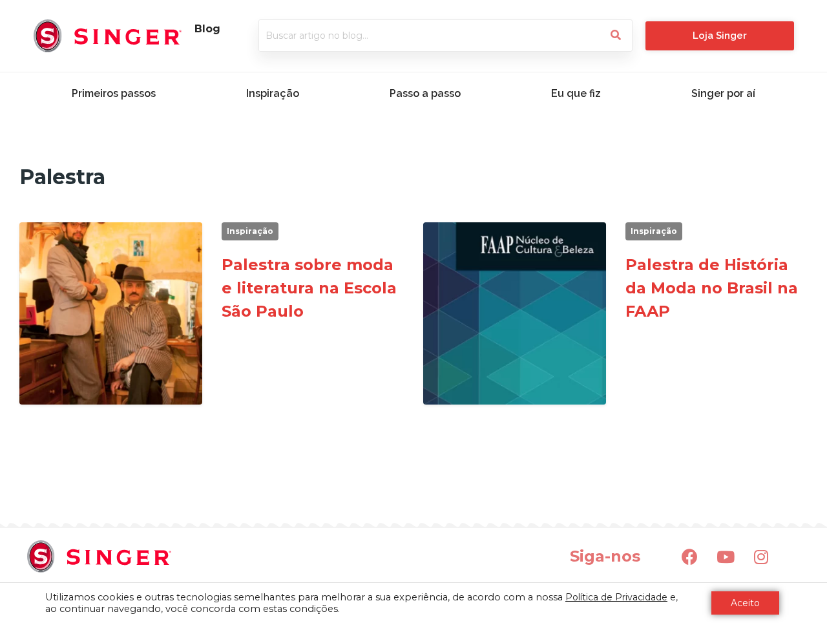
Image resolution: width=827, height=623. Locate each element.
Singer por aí (723, 93)
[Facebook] (690, 556)
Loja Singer (720, 35)
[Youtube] (725, 556)
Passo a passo (425, 93)
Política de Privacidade (616, 597)
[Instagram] (761, 556)
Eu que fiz (576, 93)
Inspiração (272, 93)
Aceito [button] (745, 603)
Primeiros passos (114, 93)
